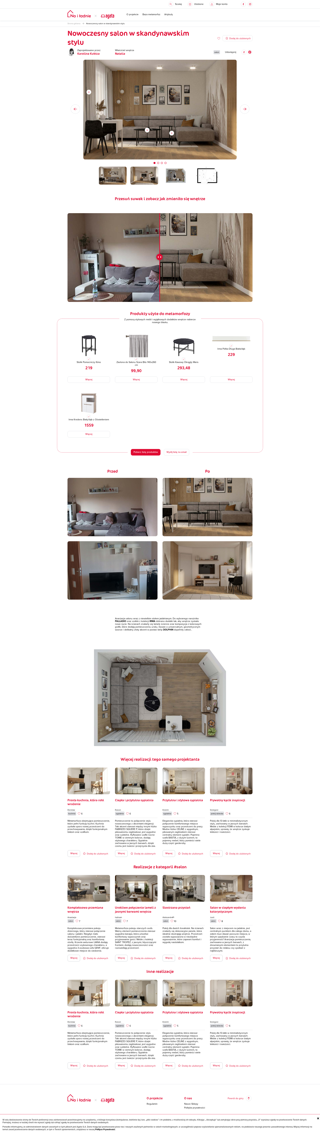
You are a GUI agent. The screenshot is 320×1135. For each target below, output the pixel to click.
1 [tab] (155, 163)
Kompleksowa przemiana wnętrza (85, 909)
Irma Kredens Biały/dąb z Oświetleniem (89, 419)
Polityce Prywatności (105, 1129)
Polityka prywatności (194, 1107)
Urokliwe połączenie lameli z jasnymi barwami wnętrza (135, 909)
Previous (75, 109)
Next (244, 109)
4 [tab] (165, 163)
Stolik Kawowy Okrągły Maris (183, 362)
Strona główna (74, 23)
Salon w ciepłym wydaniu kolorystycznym (228, 909)
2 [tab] (158, 163)
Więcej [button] (88, 379)
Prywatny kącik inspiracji (227, 800)
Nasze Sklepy (191, 1104)
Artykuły (168, 14)
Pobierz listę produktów (146, 452)
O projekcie (132, 14)
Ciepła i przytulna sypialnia (134, 800)
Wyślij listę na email (176, 452)
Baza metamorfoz (151, 14)
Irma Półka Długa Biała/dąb (231, 348)
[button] (196, 4)
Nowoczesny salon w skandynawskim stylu (105, 23)
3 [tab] (162, 163)
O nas (188, 1098)
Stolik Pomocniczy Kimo (89, 362)
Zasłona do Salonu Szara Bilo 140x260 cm (136, 363)
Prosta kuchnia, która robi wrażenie (86, 802)
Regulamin (152, 1104)
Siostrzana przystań (176, 907)
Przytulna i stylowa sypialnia (182, 800)
